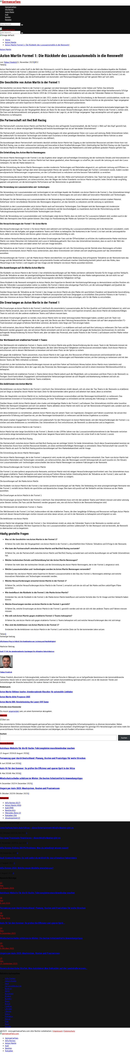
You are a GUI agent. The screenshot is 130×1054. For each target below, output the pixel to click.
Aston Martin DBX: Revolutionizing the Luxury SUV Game (24, 702)
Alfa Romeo (9, 9)
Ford (7, 1024)
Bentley (8, 17)
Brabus (8, 996)
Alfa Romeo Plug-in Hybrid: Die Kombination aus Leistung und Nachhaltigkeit (28, 641)
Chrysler (8, 1008)
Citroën (8, 1011)
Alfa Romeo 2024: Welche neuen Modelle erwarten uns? (26, 868)
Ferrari (8, 1019)
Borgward (9, 993)
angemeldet (14, 711)
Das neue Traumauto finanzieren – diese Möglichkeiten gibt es (30, 838)
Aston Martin (9, 12)
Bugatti (8, 998)
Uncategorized (12, 818)
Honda (8, 1026)
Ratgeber (8, 20)
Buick (7, 1001)
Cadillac (8, 1006)
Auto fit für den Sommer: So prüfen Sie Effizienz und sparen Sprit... (32, 923)
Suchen (3, 733)
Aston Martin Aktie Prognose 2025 (15, 697)
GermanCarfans (10, 7)
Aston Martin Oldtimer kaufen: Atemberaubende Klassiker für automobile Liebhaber (36, 692)
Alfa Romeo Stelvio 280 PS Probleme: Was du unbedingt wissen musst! (34, 848)
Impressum (57, 1031)
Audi (6, 15)
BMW (7, 991)
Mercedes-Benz (13, 812)
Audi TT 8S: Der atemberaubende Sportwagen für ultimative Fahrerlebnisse (27, 651)
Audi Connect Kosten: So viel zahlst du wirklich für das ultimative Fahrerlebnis (38, 858)
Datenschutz (69, 1031)
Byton (7, 1003)
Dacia (7, 1014)
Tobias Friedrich (10, 62)
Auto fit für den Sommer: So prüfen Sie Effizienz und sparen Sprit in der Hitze (37, 768)
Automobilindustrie (13, 986)
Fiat (7, 1021)
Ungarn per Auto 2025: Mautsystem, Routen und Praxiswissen (30, 788)
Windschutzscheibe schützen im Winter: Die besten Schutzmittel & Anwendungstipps (41, 778)
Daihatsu (9, 1016)
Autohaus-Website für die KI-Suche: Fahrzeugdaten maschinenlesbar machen (37, 748)
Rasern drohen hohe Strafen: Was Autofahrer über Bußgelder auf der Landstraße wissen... (43, 968)
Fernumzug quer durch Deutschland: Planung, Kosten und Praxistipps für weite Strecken (42, 758)
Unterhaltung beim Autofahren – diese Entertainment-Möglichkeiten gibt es (37, 827)
